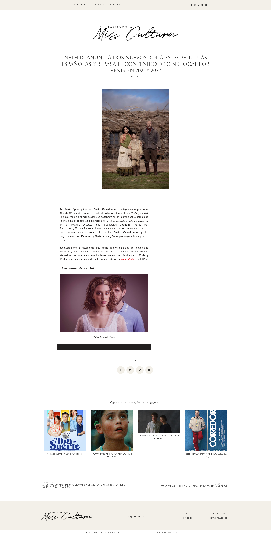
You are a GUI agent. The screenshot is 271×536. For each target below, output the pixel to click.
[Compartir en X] (130, 370)
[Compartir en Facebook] (121, 370)
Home (75, 5)
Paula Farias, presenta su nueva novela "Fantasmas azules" (195, 486)
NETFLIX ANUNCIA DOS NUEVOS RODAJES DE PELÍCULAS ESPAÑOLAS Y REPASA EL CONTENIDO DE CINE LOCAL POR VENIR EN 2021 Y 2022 (135, 64)
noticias (136, 360)
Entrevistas (97, 5)
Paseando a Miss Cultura (110, 533)
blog (84, 5)
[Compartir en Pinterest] (140, 370)
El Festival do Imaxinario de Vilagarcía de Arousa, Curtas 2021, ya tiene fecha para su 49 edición (83, 486)
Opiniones (114, 5)
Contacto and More (219, 518)
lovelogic (172, 533)
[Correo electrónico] (149, 370)
